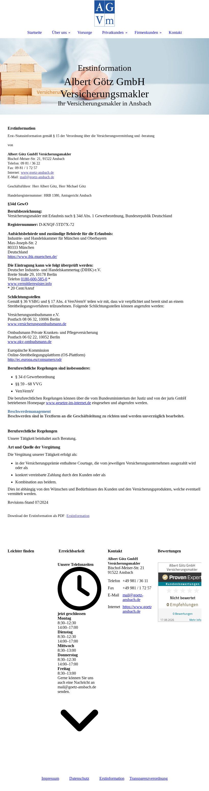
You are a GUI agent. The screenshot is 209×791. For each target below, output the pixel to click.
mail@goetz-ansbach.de (37, 177)
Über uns (59, 32)
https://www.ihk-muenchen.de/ (32, 256)
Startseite (34, 32)
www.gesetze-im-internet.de (68, 403)
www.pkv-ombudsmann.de (29, 341)
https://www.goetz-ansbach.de (138, 609)
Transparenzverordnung (148, 778)
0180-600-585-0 (34, 279)
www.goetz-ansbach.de (37, 172)
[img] (104, 76)
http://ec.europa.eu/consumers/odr (35, 359)
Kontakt (175, 32)
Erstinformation (78, 516)
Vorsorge (84, 32)
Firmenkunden (146, 32)
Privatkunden (113, 32)
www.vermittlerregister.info (30, 283)
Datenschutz (79, 778)
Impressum (50, 778)
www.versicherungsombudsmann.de (37, 324)
